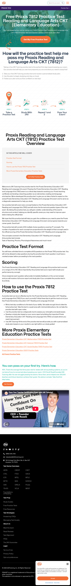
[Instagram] (13, 449)
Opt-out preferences (49, 582)
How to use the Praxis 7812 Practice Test (20, 167)
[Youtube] (10, 449)
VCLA (17, 488)
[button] (67, 564)
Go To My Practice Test (35, 177)
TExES (5, 488)
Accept (53, 578)
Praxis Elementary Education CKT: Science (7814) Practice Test (25, 343)
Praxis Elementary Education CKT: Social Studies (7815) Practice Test (27, 347)
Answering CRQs (9, 516)
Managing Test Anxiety (11, 520)
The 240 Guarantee (10, 542)
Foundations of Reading (8, 493)
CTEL (5, 474)
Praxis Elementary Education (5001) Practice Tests (20, 350)
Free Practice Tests (10, 505)
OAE (5, 485)
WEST (28, 488)
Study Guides (8, 502)
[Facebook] (4, 449)
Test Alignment (8, 535)
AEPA (5, 470)
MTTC (5, 481)
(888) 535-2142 (11, 454)
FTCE (17, 474)
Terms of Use (8, 550)
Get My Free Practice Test (35, 39)
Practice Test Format (13, 158)
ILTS (4, 477)
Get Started (8, 384)
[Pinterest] (15, 449)
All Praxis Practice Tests (11, 354)
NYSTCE (29, 481)
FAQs (5, 539)
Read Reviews (8, 531)
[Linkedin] (6, 449)
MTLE (28, 477)
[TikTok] (18, 449)
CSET (28, 470)
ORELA (17, 485)
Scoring (9, 162)
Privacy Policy (57, 582)
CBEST (17, 470)
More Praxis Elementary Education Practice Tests (24, 171)
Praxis (28, 485)
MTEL (17, 477)
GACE (28, 474)
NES (16, 481)
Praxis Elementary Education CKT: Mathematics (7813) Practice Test (26, 339)
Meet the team (8, 528)
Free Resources (9, 509)
